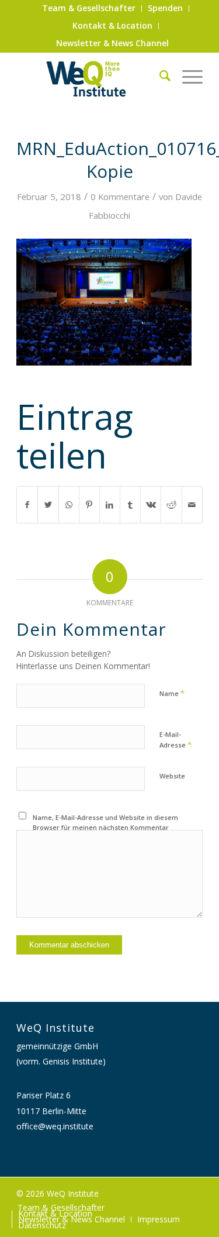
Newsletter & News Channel (112, 43)
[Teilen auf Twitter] (48, 505)
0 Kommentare (120, 196)
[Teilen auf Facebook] (27, 505)
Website (172, 775)
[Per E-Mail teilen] (192, 505)
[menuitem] (89, 8)
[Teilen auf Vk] (151, 505)
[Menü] (187, 75)
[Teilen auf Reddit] (171, 505)
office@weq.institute (54, 1126)
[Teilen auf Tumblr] (130, 505)
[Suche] (159, 75)
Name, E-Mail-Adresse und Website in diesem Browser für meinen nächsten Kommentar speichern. (105, 827)
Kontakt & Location (112, 25)
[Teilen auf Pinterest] (89, 505)
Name (172, 693)
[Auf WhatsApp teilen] (69, 505)
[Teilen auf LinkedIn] (110, 505)
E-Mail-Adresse (175, 740)
